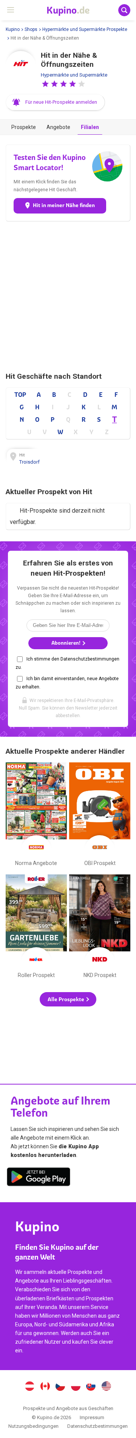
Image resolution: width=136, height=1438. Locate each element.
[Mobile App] (38, 1178)
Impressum (92, 1417)
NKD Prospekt (99, 928)
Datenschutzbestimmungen (97, 1426)
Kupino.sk (91, 1387)
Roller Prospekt (36, 928)
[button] (45, 83)
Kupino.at (29, 1387)
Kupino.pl (75, 1387)
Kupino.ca (45, 1387)
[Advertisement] (68, 296)
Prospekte (23, 127)
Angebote (58, 127)
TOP (20, 394)
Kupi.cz (60, 1387)
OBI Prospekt (99, 816)
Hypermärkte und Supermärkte (74, 75)
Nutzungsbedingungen (33, 1426)
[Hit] (21, 66)
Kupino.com (106, 1387)
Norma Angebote (36, 816)
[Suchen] (124, 10)
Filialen (90, 127)
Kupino (13, 29)
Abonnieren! (66, 643)
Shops (31, 29)
